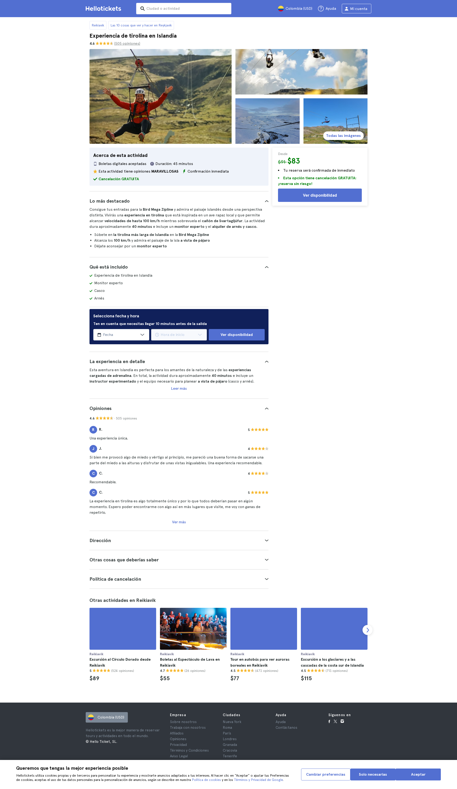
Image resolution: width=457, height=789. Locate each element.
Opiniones (178, 739)
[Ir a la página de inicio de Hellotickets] (104, 8)
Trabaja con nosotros (188, 727)
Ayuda (281, 722)
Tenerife (230, 756)
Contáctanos (286, 727)
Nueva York (232, 722)
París (227, 733)
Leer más (179, 388)
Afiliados (177, 733)
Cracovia (230, 750)
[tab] (178, 201)
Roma (227, 727)
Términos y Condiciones (189, 750)
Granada (230, 745)
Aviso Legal (179, 756)
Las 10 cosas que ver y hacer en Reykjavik (141, 25)
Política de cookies (206, 780)
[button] (178, 201)
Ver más (179, 522)
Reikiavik (98, 25)
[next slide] (368, 630)
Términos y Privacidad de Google (258, 780)
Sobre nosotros (183, 722)
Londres (230, 739)
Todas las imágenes (343, 135)
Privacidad (178, 745)
